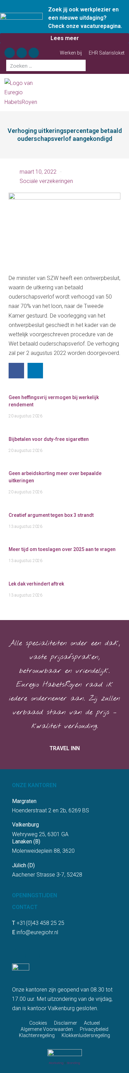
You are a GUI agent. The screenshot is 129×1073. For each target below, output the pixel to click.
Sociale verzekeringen (46, 181)
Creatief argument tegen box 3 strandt (51, 515)
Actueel (92, 1023)
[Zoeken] (80, 65)
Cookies (38, 1023)
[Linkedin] (22, 53)
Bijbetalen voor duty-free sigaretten (49, 439)
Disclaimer (65, 1023)
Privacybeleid (94, 1029)
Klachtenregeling (37, 1035)
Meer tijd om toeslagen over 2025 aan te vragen (62, 549)
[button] (121, 92)
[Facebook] (9, 53)
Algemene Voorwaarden (47, 1029)
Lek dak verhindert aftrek (36, 584)
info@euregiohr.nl (37, 932)
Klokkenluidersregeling (86, 1035)
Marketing (56, 1063)
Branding (73, 1063)
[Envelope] (34, 53)
